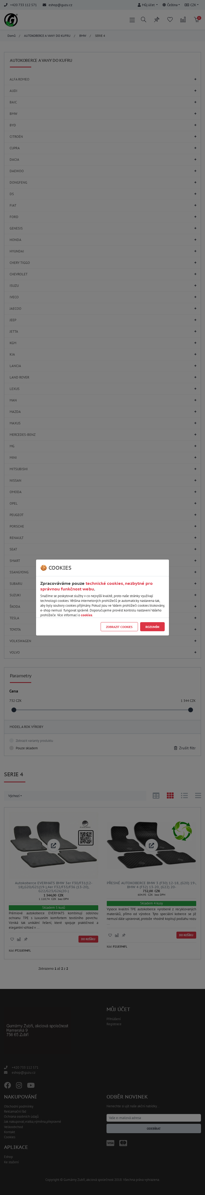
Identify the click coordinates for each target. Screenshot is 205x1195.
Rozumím (152, 627)
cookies (86, 615)
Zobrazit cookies (119, 627)
